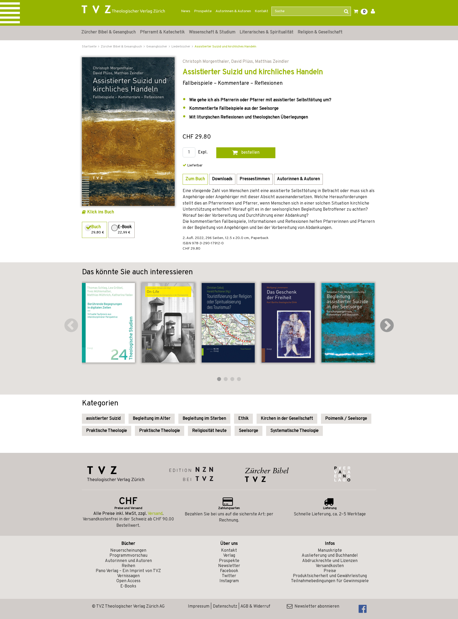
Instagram (229, 581)
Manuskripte (330, 550)
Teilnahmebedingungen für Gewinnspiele (330, 581)
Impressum (198, 606)
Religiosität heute (209, 431)
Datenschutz (225, 606)
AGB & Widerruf (255, 606)
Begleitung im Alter (151, 418)
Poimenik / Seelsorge (346, 418)
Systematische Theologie (294, 431)
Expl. (203, 152)
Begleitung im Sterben (204, 418)
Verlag (229, 555)
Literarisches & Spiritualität (266, 32)
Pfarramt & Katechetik (162, 32)
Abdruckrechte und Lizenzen (330, 561)
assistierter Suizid (103, 418)
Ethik (243, 418)
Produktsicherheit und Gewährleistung (330, 576)
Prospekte (203, 11)
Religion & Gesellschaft (320, 32)
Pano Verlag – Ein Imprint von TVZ (128, 571)
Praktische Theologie (106, 431)
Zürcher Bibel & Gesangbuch (108, 32)
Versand (155, 513)
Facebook (229, 571)
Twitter (229, 576)
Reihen (128, 566)
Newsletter (229, 566)
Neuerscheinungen (128, 550)
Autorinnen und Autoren (128, 561)
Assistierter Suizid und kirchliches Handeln (225, 47)
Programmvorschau (128, 555)
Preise (330, 571)
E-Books (128, 586)
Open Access (128, 581)
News (185, 11)
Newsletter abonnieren (315, 606)
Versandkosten (330, 566)
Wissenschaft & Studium (212, 32)
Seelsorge (248, 431)
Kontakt (261, 11)
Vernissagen (128, 576)
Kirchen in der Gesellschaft (287, 418)
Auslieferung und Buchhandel (330, 555)
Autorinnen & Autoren (233, 11)
